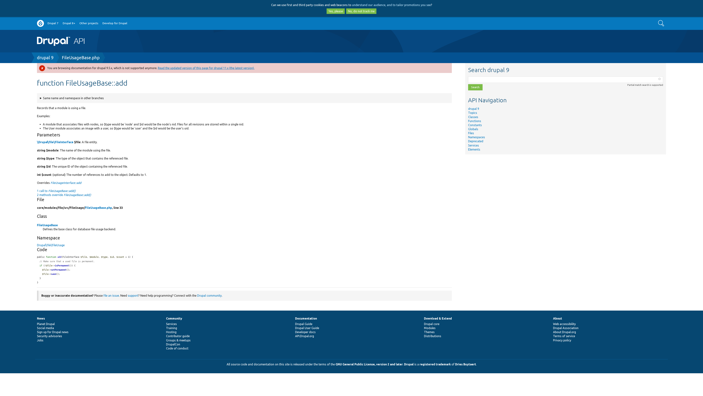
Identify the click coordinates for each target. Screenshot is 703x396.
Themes (429, 332)
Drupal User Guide (307, 328)
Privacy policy (562, 340)
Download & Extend (438, 318)
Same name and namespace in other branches (73, 98)
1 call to (56, 190)
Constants (475, 125)
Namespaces (476, 137)
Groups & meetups (178, 340)
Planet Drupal (46, 324)
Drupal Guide (303, 324)
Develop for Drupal (114, 23)
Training (171, 328)
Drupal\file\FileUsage (51, 245)
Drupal (409, 364)
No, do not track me (361, 11)
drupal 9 (45, 57)
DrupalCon (173, 344)
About (557, 318)
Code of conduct (177, 348)
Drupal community (209, 295)
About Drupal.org (564, 332)
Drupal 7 (52, 23)
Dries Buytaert (465, 364)
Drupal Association (566, 328)
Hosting (171, 332)
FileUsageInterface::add (66, 182)
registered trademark (435, 364)
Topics (472, 112)
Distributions (432, 336)
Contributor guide (178, 336)
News (41, 318)
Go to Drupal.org (40, 23)
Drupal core (431, 324)
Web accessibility (564, 324)
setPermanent (58, 270)
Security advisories (49, 336)
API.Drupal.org (304, 336)
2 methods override (64, 195)
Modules (430, 328)
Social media (45, 328)
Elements (474, 149)
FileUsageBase (47, 225)
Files (471, 133)
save (53, 274)
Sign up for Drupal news (52, 332)
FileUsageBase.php (81, 57)
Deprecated (475, 141)
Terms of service (564, 336)
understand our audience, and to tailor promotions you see (391, 5)
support (133, 295)
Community (174, 318)
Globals (473, 129)
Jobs (40, 340)
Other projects (88, 23)
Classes (473, 117)
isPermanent (62, 265)
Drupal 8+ (69, 23)
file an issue (111, 295)
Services (473, 145)
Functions (474, 121)
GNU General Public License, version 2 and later (369, 364)
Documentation (306, 318)
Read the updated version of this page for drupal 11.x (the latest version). (206, 68)
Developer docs (305, 332)
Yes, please (335, 11)
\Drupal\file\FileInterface (55, 142)
